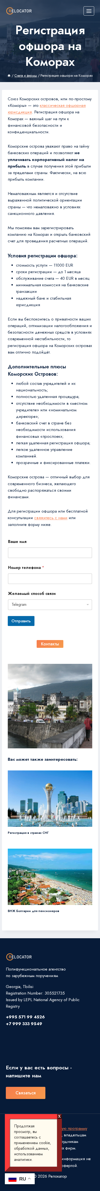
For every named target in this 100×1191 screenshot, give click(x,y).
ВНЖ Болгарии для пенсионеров (33, 911)
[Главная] (9, 75)
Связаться (26, 1093)
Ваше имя (17, 541)
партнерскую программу (65, 1128)
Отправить (21, 621)
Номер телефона (26, 567)
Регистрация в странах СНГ (28, 832)
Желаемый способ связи (32, 593)
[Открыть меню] (88, 11)
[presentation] (50, 798)
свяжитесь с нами (50, 518)
